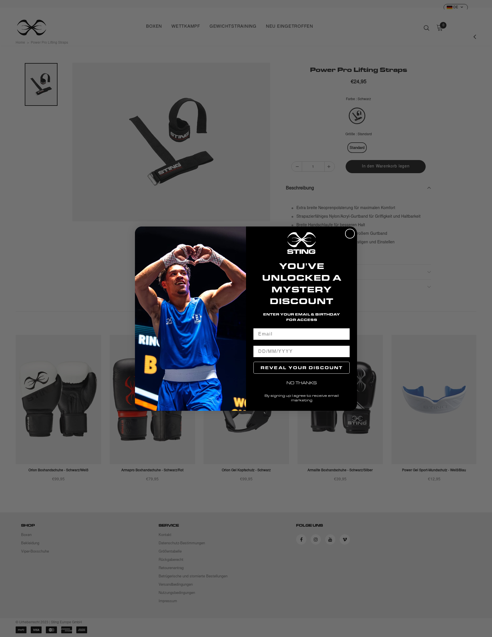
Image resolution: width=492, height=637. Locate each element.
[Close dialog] (350, 233)
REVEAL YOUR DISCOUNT (302, 367)
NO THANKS (301, 382)
